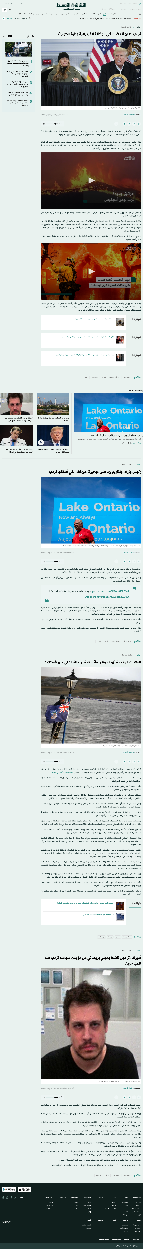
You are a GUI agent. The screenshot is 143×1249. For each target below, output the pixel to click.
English (135, 3)
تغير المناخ (94, 377)
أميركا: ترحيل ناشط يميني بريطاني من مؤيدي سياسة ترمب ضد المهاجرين (17, 73)
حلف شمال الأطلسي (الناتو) (62, 772)
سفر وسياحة (49, 1205)
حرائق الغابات (114, 377)
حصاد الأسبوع (124, 1225)
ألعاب (24, 14)
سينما (89, 1209)
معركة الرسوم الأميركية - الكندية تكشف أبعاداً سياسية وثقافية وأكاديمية (17, 103)
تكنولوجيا (68, 14)
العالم (104, 14)
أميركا (85, 377)
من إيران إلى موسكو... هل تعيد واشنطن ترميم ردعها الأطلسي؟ (18, 93)
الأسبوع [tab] (5, 36)
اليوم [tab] (10, 36)
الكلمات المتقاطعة (86, 1225)
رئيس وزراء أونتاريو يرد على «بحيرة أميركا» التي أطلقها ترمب (116, 435)
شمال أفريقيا (135, 1209)
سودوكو (88, 1228)
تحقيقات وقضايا (124, 1228)
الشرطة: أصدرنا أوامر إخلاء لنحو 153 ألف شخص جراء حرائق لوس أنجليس (88, 337)
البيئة (104, 377)
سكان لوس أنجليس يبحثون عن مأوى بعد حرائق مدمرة (94, 319)
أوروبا (127, 1205)
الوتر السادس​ (87, 1205)
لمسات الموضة (49, 1209)
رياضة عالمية (138, 1231)
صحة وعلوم (77, 14)
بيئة (77, 1209)
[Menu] (140, 14)
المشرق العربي (135, 1212)
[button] (90, 180)
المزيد (19, 14)
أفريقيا (126, 1212)
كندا (106, 641)
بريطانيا (101, 937)
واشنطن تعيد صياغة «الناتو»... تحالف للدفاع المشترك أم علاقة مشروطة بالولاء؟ (85, 903)
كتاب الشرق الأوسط (110, 1209)
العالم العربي (138, 1202)
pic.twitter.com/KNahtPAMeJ (110, 591)
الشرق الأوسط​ (112, 14)
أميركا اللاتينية (124, 1215)
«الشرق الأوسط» (129, 114)
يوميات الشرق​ (59, 14)
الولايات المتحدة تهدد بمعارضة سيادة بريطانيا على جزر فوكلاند (92, 662)
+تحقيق (126, 1231)
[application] (91, 180)
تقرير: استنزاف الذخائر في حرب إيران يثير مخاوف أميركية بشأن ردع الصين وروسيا (16, 84)
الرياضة (51, 14)
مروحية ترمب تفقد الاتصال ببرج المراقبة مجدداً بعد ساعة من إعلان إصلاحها (18, 63)
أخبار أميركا (127, 641)
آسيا (127, 1209)
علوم (77, 1205)
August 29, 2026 (121, 597)
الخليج (137, 1205)
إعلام (89, 1212)
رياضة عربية (138, 1228)
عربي (140, 3)
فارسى (120, 3)
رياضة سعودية (137, 1225)
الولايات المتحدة (124, 1202)
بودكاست (31, 14)
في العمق (44, 14)
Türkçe (129, 3)
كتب (89, 1202)
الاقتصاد (93, 14)
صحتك (76, 1202)
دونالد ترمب (127, 377)
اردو (125, 3)
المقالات (114, 1202)
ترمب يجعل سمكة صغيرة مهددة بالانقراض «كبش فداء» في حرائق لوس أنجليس (85, 355)
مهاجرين (116, 1175)
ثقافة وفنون (85, 14)
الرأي (99, 14)
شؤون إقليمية (137, 1215)
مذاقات (51, 1202)
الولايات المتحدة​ (126, 27)
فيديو (37, 14)
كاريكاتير (114, 1205)
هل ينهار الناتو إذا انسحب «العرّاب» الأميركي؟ (98, 914)
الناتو (118, 937)
